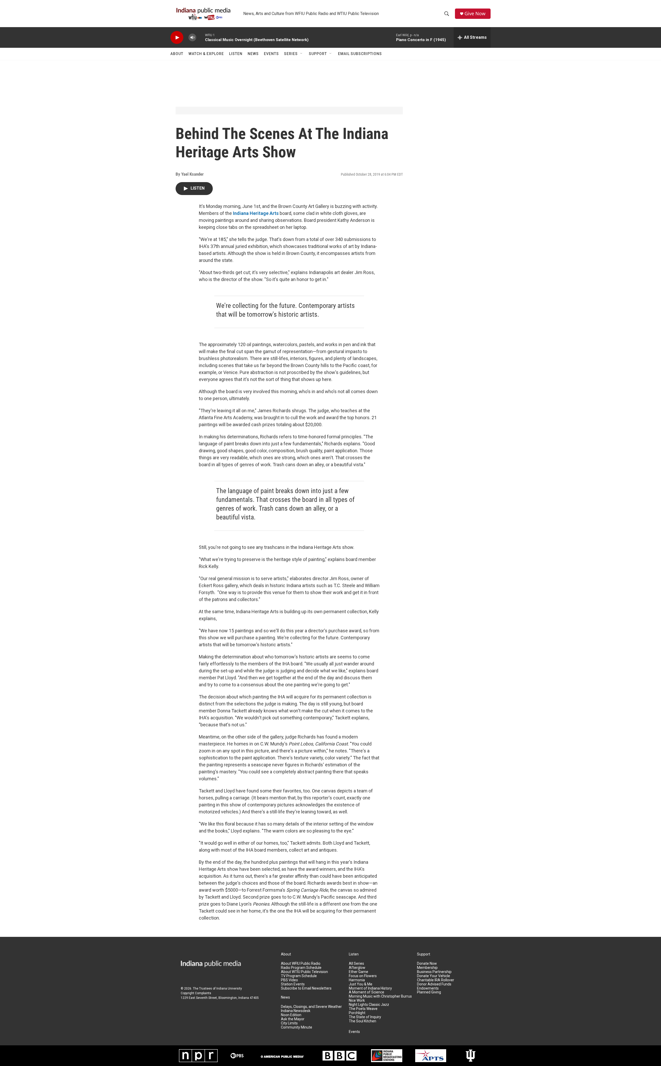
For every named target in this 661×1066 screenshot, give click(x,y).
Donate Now (427, 964)
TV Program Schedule (299, 976)
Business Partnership (434, 972)
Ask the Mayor (292, 1019)
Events (271, 54)
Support (318, 54)
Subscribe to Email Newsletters (306, 988)
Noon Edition (291, 1015)
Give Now (475, 13)
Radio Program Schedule (301, 968)
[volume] (192, 37)
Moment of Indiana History (370, 988)
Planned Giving (429, 992)
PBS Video (289, 980)
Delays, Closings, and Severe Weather (311, 1007)
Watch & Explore (206, 54)
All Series (356, 964)
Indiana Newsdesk (295, 1011)
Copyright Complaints (196, 993)
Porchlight (357, 1013)
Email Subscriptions (360, 54)
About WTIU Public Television (304, 972)
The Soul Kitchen (362, 1021)
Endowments (428, 988)
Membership (427, 968)
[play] (177, 38)
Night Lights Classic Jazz (369, 1005)
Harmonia (357, 980)
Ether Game (358, 972)
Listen (235, 54)
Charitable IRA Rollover (435, 980)
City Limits (289, 1023)
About (176, 54)
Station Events (293, 984)
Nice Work (357, 1000)
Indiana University (229, 988)
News (253, 54)
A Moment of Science (366, 992)
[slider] (200, 37)
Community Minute (296, 1027)
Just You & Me (360, 984)
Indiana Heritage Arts (256, 213)
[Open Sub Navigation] (302, 54)
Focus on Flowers (363, 976)
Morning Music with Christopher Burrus (380, 996)
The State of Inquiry (365, 1017)
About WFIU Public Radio (300, 964)
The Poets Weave (363, 1009)
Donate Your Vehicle (433, 976)
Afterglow (357, 968)
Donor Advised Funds (434, 984)
